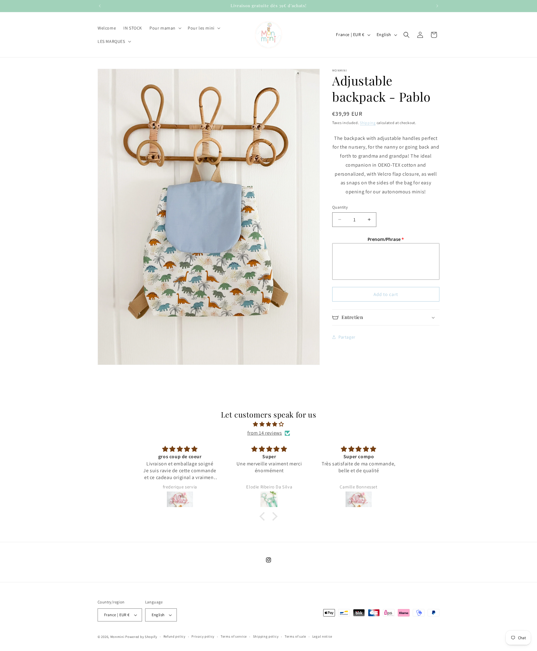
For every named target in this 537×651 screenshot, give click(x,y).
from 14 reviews (264, 433)
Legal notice (322, 637)
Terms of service (234, 637)
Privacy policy (202, 637)
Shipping (368, 122)
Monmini (117, 637)
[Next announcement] (437, 6)
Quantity (340, 207)
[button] (165, 28)
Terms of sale (295, 637)
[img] (268, 424)
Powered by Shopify (141, 637)
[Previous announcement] (100, 6)
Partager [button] (347, 337)
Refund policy (174, 637)
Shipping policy (266, 637)
